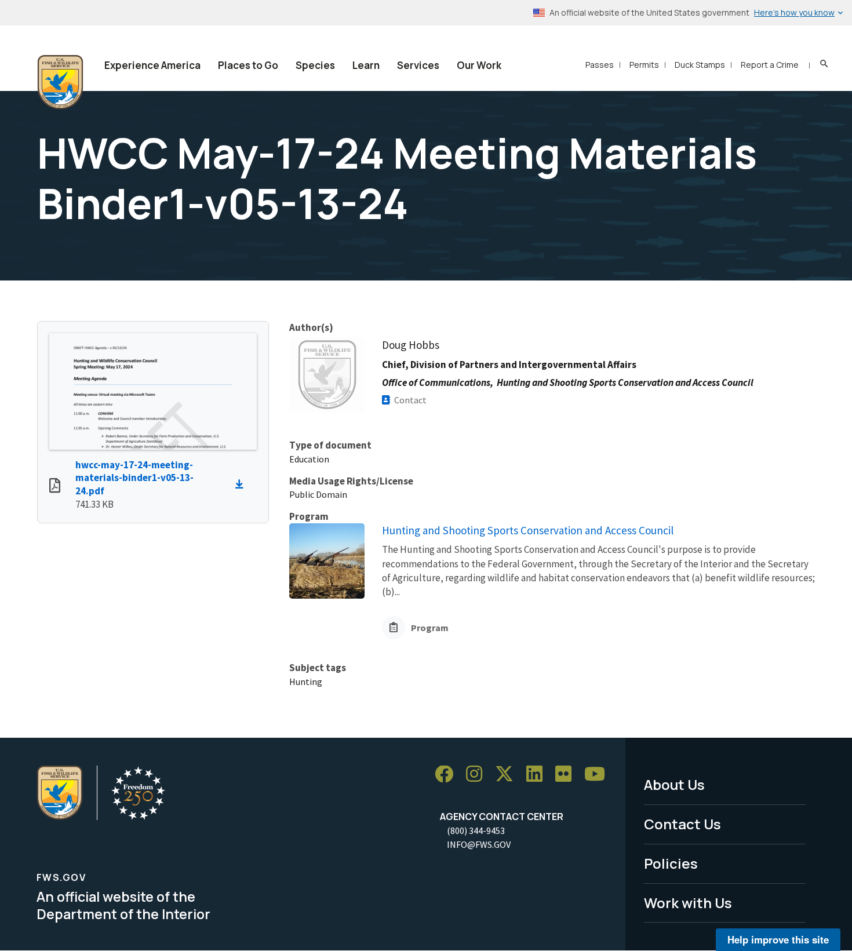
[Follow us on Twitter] (508, 775)
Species (315, 65)
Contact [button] (410, 400)
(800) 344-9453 (476, 830)
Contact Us (682, 823)
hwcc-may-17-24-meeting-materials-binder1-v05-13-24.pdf (134, 478)
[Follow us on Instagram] (478, 775)
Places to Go (248, 65)
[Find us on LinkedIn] (538, 775)
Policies (671, 863)
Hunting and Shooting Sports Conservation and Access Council (527, 530)
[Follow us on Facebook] (448, 775)
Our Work (479, 65)
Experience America (152, 65)
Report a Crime (770, 64)
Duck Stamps (700, 64)
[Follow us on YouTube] (598, 775)
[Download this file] (242, 484)
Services (418, 65)
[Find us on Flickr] (567, 775)
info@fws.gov (479, 844)
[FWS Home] (60, 82)
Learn (366, 65)
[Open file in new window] (54, 486)
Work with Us (688, 902)
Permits (644, 64)
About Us (674, 784)
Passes (599, 64)
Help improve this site (778, 939)
